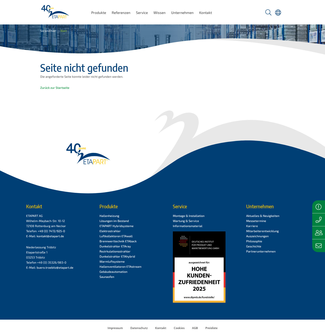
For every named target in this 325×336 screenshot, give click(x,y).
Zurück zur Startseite (54, 87)
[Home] (55, 16)
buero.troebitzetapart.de (55, 267)
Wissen (159, 12)
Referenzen (121, 12)
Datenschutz (139, 328)
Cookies (179, 328)
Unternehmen (182, 12)
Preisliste (211, 328)
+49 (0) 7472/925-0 (51, 231)
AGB (195, 328)
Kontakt (205, 12)
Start (63, 30)
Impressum (115, 328)
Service (142, 12)
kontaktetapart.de (50, 236)
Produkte (98, 12)
